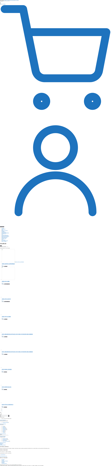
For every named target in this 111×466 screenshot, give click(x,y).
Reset (5, 436)
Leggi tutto (5, 266)
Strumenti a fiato (4, 238)
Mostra (1, 443)
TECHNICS (4, 428)
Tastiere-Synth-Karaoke (5, 235)
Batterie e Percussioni (5, 230)
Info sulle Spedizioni (13, 0)
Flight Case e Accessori (5, 236)
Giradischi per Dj (5, 439)
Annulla (1, 444)
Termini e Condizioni (7, 0)
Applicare (2, 436)
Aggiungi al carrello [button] (7, 301)
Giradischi (4, 440)
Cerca (1, 1)
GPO (3, 426)
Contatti (3, 460)
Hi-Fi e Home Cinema (5, 240)
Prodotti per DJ (4, 233)
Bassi (2, 229)
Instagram (3, 462)
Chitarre (3, 228)
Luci (2, 234)
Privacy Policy (2, 0)
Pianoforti (3, 231)
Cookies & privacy (4, 463)
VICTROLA (4, 429)
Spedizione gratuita (5, 422)
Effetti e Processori (4, 237)
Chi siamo (3, 459)
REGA (4, 431)
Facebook (3, 461)
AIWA (4, 432)
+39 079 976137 (3, 454)
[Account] (55, 225)
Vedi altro (1, 433)
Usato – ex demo (4, 241)
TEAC (4, 430)
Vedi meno (4, 433)
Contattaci (17, 0)
